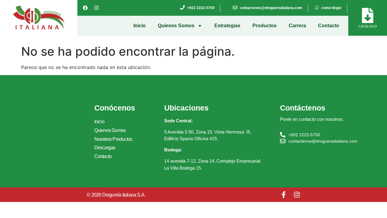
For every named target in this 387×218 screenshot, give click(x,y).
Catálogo (368, 26)
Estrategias (227, 25)
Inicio (139, 25)
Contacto (328, 25)
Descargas (104, 147)
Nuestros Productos (113, 139)
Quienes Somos (176, 25)
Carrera (297, 25)
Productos (264, 25)
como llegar (331, 8)
